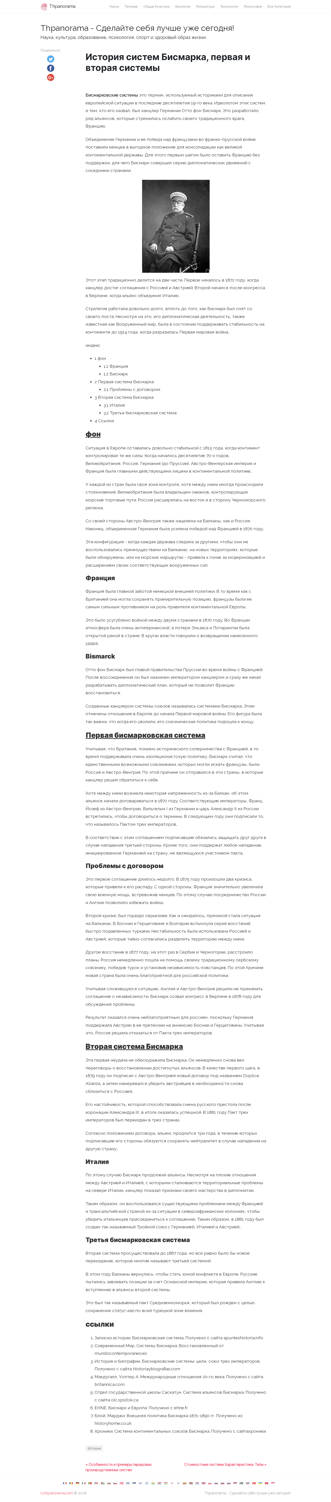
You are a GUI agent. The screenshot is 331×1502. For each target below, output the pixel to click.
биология (182, 6)
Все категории (279, 6)
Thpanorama (61, 6)
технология (229, 6)
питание (131, 6)
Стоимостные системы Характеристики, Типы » (225, 1464)
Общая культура (156, 6)
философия (253, 6)
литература (205, 6)
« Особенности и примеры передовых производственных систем (119, 1467)
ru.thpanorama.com (57, 1493)
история (94, 1448)
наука (114, 6)
